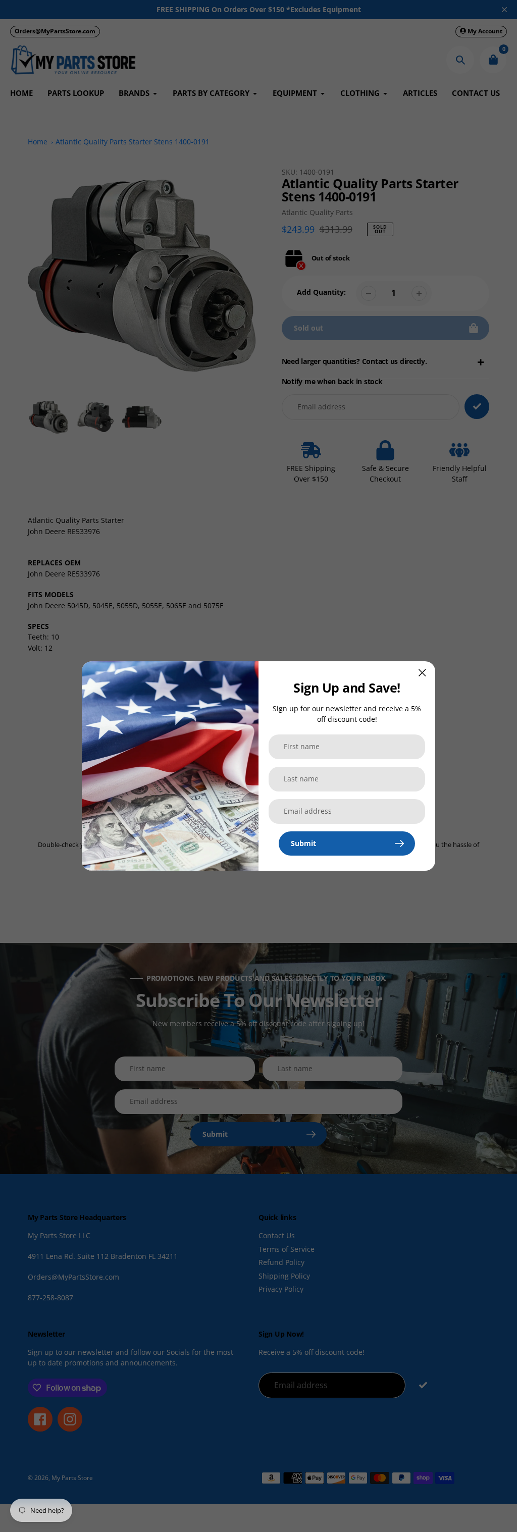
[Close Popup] (422, 672)
